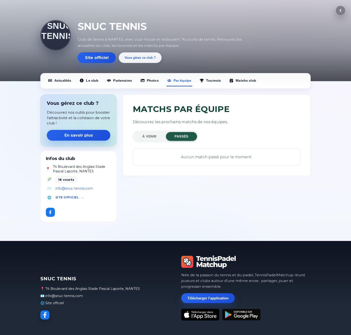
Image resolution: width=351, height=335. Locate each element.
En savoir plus (78, 135)
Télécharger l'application (208, 298)
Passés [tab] (181, 136)
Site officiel (97, 57)
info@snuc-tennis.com (74, 188)
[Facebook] (340, 10)
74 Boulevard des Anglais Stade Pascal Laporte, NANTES (79, 169)
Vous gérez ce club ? (140, 57)
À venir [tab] (149, 136)
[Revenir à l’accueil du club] (55, 35)
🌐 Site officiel (52, 303)
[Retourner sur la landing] (208, 261)
